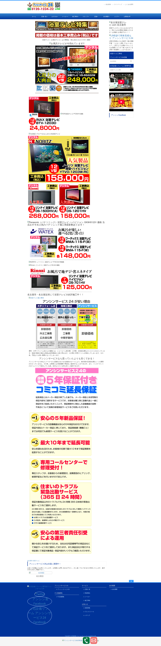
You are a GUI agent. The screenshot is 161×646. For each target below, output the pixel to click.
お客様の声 (127, 16)
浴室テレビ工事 (115, 70)
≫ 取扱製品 (86, 593)
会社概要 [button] (106, 16)
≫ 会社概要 (114, 589)
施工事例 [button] (75, 16)
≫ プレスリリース (88, 611)
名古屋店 (113, 61)
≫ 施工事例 (86, 600)
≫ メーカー (86, 596)
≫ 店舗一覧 (86, 589)
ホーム (34, 16)
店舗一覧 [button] (43, 16)
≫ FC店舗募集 (60, 596)
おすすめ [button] (54, 16)
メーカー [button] (64, 16)
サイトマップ (118, 4)
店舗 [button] (95, 16)
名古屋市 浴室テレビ (33, 560)
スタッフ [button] (85, 16)
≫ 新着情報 (86, 608)
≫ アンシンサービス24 (62, 589)
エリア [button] (116, 16)
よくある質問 (129, 4)
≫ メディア (86, 615)
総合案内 (108, 4)
